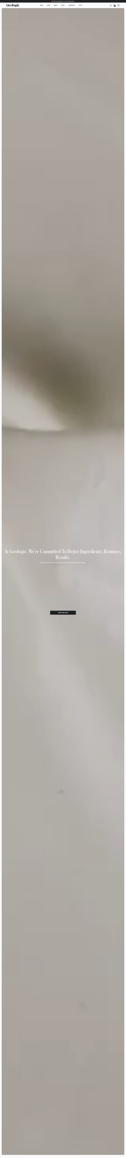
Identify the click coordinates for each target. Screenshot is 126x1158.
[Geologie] (12, 5)
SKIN (41, 5)
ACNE (63, 5)
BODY (55, 5)
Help (80, 5)
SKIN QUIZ (72, 5)
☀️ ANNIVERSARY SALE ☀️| (63, 1)
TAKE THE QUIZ (63, 612)
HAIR (48, 5)
